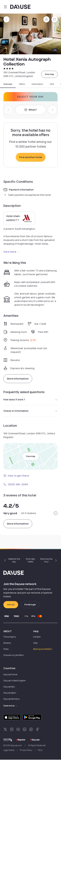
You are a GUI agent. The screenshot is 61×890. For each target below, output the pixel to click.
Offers (22, 84)
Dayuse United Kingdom (14, 680)
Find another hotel (30, 157)
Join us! (11, 604)
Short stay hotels (30, 560)
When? (32, 109)
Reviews (7, 642)
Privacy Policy (26, 750)
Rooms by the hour (46, 560)
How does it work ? (14, 399)
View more (9, 251)
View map (49, 74)
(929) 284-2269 (18, 484)
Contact (36, 636)
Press (5, 649)
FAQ (52, 84)
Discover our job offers (13, 655)
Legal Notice (8, 750)
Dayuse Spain (9, 692)
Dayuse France (10, 674)
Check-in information (15, 410)
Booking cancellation (42, 649)
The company (9, 636)
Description (37, 84)
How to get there (18, 475)
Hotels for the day (14, 560)
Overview (7, 84)
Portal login (30, 604)
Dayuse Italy (9, 686)
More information (18, 378)
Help (35, 642)
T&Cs (40, 750)
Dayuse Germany (11, 698)
